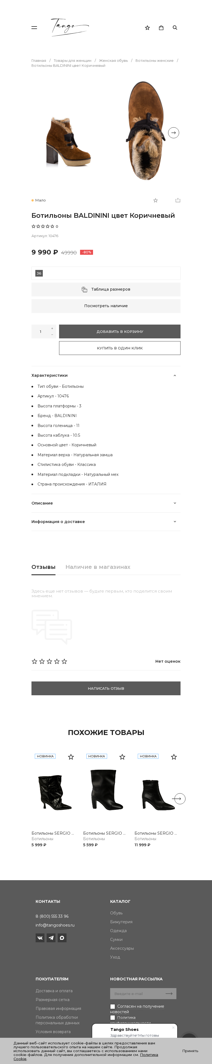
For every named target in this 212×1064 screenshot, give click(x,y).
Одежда (118, 930)
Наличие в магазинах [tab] (97, 567)
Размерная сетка (53, 999)
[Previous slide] (38, 132)
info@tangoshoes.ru (55, 925)
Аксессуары (122, 948)
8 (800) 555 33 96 (52, 916)
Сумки (116, 939)
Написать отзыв (106, 688)
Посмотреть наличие (106, 305)
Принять (190, 1051)
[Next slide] (173, 132)
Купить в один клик (120, 348)
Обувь (116, 913)
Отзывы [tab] (43, 567)
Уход (115, 957)
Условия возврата (53, 1031)
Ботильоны (42, 839)
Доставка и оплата (54, 990)
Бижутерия (121, 921)
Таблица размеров (110, 289)
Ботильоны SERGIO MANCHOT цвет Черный (54, 833)
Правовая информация (58, 1008)
